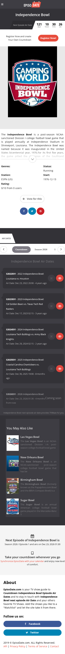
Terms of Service (37, 646)
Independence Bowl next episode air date (22, 412)
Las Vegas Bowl (29, 437)
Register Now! (48, 38)
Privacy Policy (17, 646)
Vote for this (34, 198)
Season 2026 (41, 249)
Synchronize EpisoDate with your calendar (22, 561)
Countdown (21, 249)
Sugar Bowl (27, 500)
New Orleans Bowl (32, 457)
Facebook (34, 623)
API (5, 646)
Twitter (34, 632)
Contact (54, 646)
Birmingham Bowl (31, 479)
